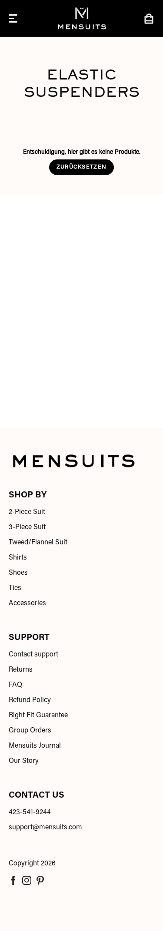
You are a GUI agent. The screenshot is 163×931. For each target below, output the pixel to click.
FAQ (15, 685)
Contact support (33, 654)
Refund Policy (30, 700)
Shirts (18, 557)
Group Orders (30, 730)
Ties (15, 588)
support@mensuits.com (45, 827)
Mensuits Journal (35, 745)
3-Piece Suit (27, 527)
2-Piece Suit (27, 512)
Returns (21, 669)
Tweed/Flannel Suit (38, 542)
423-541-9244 (30, 812)
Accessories (27, 603)
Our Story (24, 761)
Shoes (18, 573)
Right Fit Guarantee (38, 715)
